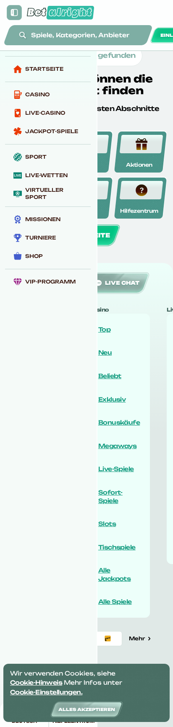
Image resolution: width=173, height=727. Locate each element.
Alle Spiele (115, 601)
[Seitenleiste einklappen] (14, 12)
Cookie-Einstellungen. (46, 692)
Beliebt (109, 375)
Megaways (117, 445)
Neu (105, 352)
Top (104, 329)
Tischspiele (117, 547)
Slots (107, 523)
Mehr (137, 638)
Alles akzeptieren (86, 709)
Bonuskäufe (119, 422)
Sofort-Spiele (110, 496)
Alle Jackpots (114, 574)
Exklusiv (112, 399)
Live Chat (122, 283)
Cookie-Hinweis (36, 682)
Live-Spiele (116, 468)
